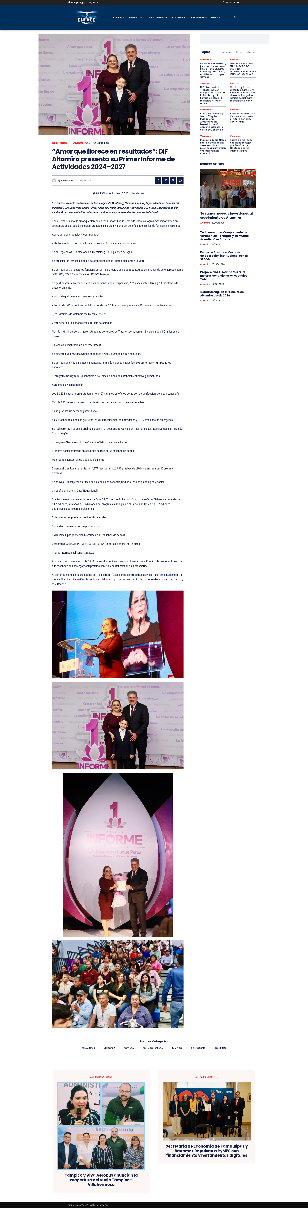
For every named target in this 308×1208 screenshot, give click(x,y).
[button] (236, 17)
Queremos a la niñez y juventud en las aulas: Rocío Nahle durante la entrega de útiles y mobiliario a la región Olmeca (213, 70)
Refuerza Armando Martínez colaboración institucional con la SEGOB (224, 255)
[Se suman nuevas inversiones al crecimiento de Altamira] (228, 188)
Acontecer (227, 52)
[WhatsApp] (180, 180)
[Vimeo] (234, 2)
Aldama (239, 52)
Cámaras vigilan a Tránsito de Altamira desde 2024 (222, 293)
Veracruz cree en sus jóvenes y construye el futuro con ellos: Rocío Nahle (242, 117)
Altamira (59, 142)
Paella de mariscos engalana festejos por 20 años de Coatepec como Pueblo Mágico (241, 145)
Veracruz (205, 60)
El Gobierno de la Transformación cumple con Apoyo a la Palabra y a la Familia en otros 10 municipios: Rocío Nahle (212, 95)
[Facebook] (223, 2)
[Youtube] (238, 2)
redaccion (67, 180)
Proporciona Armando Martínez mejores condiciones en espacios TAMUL (223, 275)
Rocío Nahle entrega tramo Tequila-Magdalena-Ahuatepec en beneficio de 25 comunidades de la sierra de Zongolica (212, 121)
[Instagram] (227, 2)
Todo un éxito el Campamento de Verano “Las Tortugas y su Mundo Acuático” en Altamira (224, 235)
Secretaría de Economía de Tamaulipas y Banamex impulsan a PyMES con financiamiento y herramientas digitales (207, 1151)
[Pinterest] (173, 180)
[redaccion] (55, 180)
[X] (230, 2)
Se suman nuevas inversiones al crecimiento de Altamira (226, 215)
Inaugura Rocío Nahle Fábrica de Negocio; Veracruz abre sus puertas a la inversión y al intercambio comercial (213, 146)
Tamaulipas (80, 142)
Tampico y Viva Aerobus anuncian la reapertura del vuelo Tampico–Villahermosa (101, 1180)
